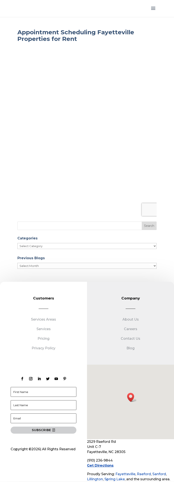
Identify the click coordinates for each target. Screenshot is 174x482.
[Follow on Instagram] (30, 378)
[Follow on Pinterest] (64, 378)
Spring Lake (114, 479)
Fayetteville (125, 474)
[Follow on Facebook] (22, 378)
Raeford (144, 474)
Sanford (159, 474)
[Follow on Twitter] (47, 378)
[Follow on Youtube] (56, 378)
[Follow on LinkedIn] (39, 378)
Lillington (95, 479)
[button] (132, 397)
